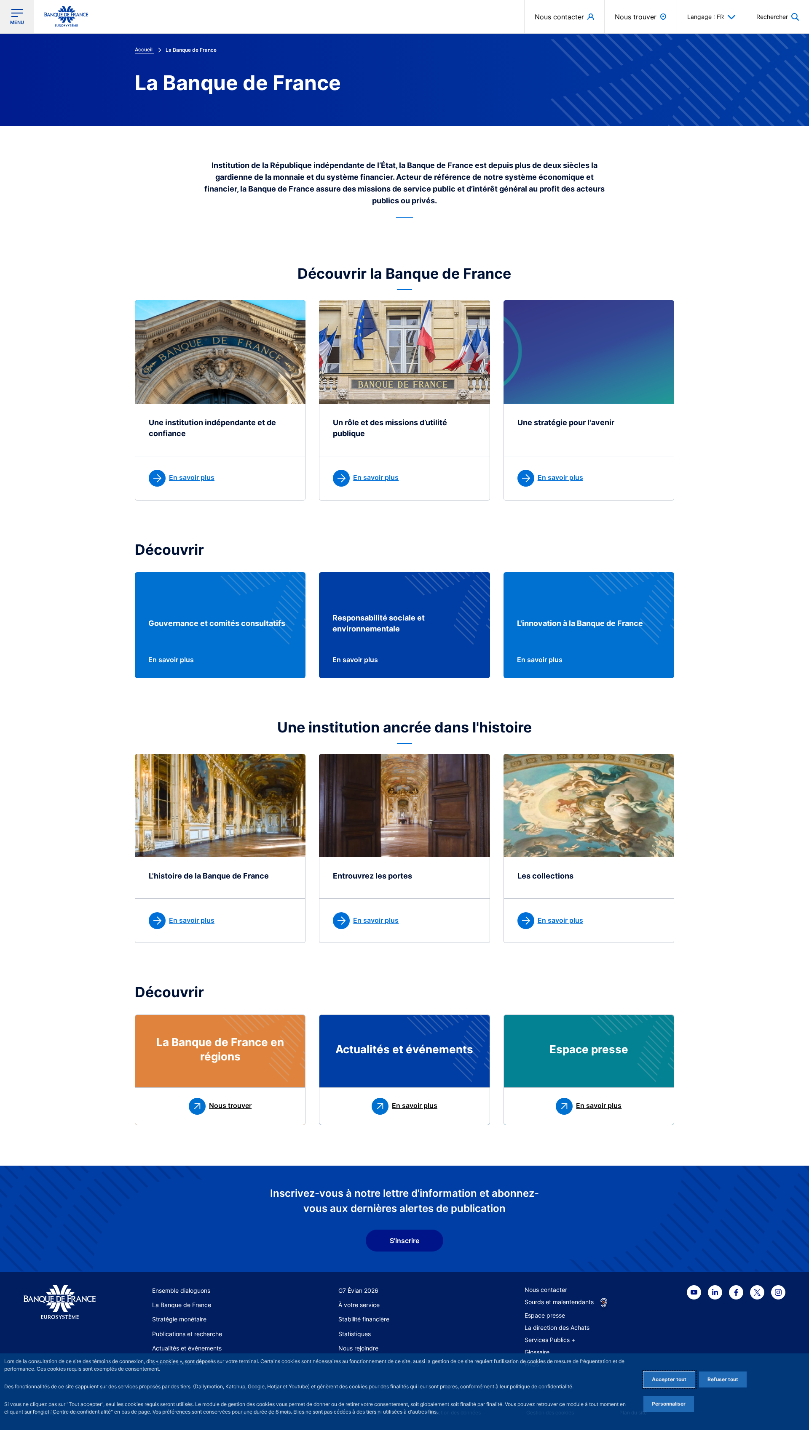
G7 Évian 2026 (358, 1290)
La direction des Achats (557, 1327)
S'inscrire (404, 1240)
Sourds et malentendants (559, 1301)
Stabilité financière (363, 1319)
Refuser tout (722, 1379)
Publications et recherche (187, 1333)
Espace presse (545, 1315)
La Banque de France (181, 1304)
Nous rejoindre (358, 1348)
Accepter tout (669, 1379)
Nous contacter (546, 1289)
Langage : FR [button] (705, 16)
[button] (777, 16)
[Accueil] (60, 1302)
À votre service (359, 1304)
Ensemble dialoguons (181, 1290)
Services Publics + (550, 1339)
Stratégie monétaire (179, 1319)
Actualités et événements (187, 1348)
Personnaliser (669, 1404)
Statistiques (354, 1333)
